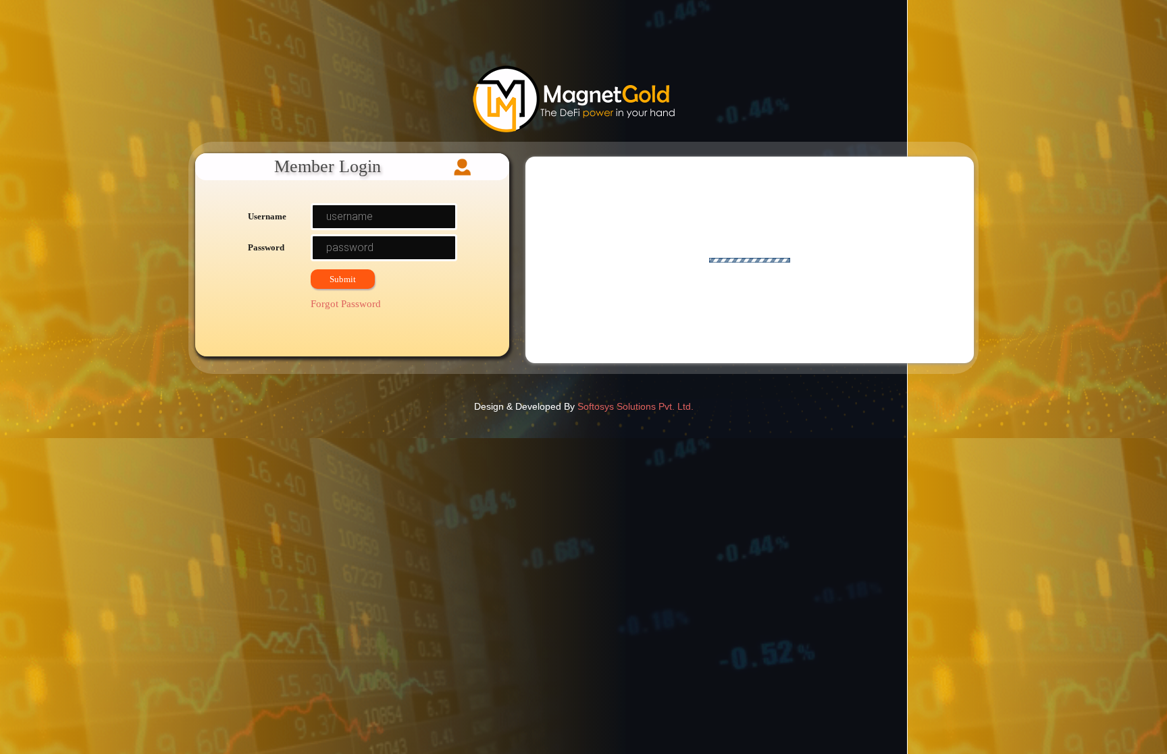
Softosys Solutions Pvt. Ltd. (635, 406)
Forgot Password (346, 303)
